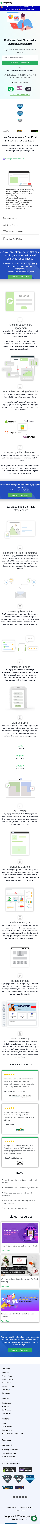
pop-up (24, 725)
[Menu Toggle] (35, 3)
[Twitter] (20, 1497)
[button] (20, 1181)
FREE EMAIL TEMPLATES (20, 95)
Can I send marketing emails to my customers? (21, 1188)
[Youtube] (23, 1497)
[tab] (20, 159)
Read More (6, 1250)
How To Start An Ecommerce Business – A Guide (20, 1246)
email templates (21, 561)
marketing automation (20, 614)
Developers (6, 1440)
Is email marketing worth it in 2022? (17, 1208)
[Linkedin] (17, 1497)
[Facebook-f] (14, 1497)
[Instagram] (26, 1497)
